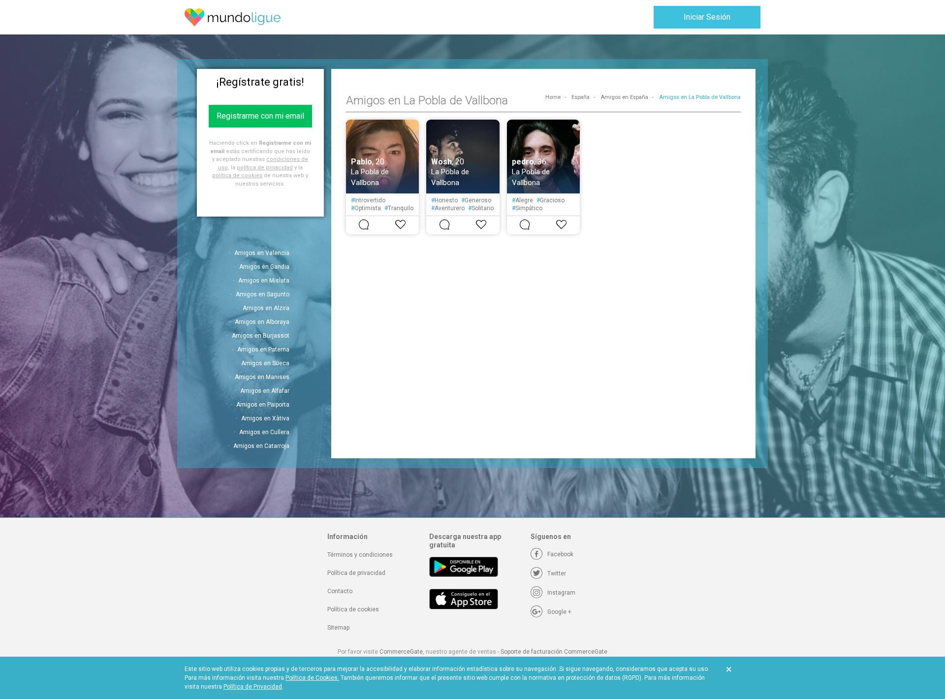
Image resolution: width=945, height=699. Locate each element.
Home (553, 97)
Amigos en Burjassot (260, 335)
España (580, 97)
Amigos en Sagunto (262, 294)
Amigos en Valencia (261, 253)
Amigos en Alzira (266, 308)
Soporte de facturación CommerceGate (554, 651)
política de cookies (237, 175)
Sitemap (338, 627)
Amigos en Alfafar (264, 390)
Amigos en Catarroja (261, 446)
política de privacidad (265, 167)
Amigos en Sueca (265, 363)
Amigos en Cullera (264, 432)
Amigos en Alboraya (262, 321)
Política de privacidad (356, 573)
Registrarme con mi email (260, 116)
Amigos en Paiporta (262, 404)
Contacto (339, 591)
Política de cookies (353, 609)
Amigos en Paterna (263, 349)
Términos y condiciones (360, 554)
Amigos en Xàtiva (265, 418)
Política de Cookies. (312, 677)
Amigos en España (624, 97)
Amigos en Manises (262, 377)
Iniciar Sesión (707, 17)
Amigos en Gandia (264, 266)
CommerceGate (401, 651)
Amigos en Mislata (263, 280)
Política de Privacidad (252, 686)
